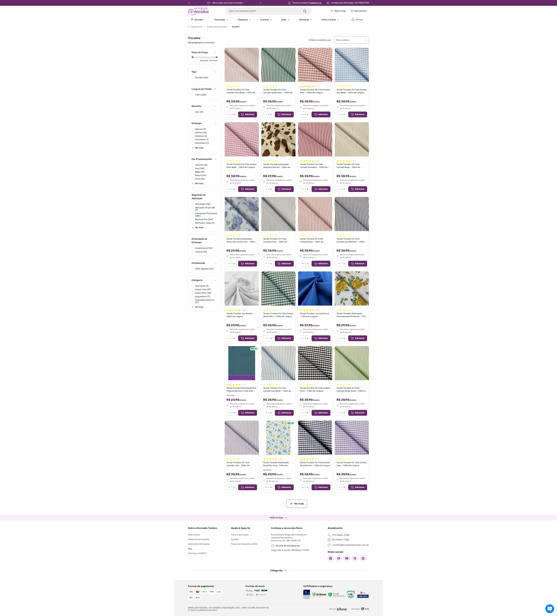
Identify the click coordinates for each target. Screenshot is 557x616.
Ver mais (199, 148)
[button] (226, 19)
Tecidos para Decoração (217, 27)
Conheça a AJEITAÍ (197, 553)
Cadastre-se (315, 3)
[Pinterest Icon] (355, 558)
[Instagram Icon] (330, 558)
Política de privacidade (198, 539)
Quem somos (194, 534)
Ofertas (359, 19)
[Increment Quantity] (234, 114)
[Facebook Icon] (339, 558)
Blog (190, 548)
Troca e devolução (239, 534)
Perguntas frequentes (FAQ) (244, 544)
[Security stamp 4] (351, 595)
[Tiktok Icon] (363, 558)
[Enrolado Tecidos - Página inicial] (198, 11)
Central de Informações (199, 544)
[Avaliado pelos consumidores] (306, 594)
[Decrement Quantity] (229, 114)
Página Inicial (196, 27)
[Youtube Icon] (347, 558)
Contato (235, 539)
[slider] (192, 57)
